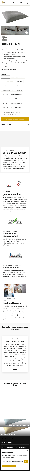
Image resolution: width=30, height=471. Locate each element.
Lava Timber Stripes (8, 90)
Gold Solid (17, 99)
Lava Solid (5, 86)
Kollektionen (6, 442)
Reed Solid (5, 103)
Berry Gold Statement (16, 94)
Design (3, 74)
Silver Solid (18, 107)
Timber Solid (18, 90)
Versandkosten (13, 69)
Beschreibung (6, 124)
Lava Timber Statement (16, 86)
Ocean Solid (19, 81)
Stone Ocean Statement (17, 77)
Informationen (7, 438)
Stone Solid (6, 77)
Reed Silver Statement (16, 103)
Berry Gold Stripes (7, 99)
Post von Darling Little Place (13, 447)
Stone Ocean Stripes (8, 81)
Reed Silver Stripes (7, 107)
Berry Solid (5, 94)
